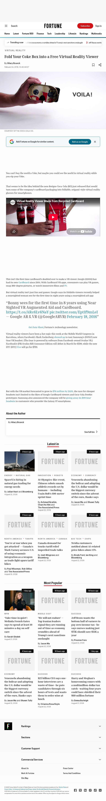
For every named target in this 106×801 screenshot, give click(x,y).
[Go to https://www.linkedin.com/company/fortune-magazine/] (85, 790)
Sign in (98, 25)
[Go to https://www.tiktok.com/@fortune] (95, 790)
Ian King (89, 555)
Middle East (44, 614)
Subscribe (85, 25)
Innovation (44, 475)
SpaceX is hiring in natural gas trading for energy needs (17, 483)
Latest (16, 33)
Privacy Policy (8, 789)
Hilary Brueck (13, 63)
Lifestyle (72, 33)
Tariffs (29, 539)
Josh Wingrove (48, 555)
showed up (59, 337)
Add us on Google (80, 141)
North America (13, 539)
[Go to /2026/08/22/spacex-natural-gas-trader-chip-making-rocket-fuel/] (19, 461)
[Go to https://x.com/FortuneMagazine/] (80, 790)
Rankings (84, 33)
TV (65, 285)
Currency (90, 475)
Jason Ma (78, 502)
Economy (76, 475)
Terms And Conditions (71, 773)
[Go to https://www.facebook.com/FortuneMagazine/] (75, 790)
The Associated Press (48, 508)
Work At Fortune (27, 773)
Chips (88, 539)
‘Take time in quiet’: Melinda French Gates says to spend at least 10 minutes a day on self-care (18, 624)
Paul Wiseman (14, 569)
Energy (8, 475)
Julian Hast (12, 492)
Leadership (60, 33)
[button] (7, 33)
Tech (49, 33)
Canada (63, 539)
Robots (58, 475)
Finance (40, 33)
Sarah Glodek (13, 637)
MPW (6, 614)
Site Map (24, 778)
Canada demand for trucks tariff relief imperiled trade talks (50, 546)
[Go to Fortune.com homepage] (53, 26)
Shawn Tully (93, 502)
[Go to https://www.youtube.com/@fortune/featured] (100, 790)
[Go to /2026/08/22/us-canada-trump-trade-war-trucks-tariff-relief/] (53, 525)
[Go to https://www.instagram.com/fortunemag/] (90, 790)
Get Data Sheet (35, 327)
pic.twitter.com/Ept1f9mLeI (74, 312)
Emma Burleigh (81, 701)
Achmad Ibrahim (48, 502)
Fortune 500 (27, 33)
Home (7, 33)
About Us (25, 768)
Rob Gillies (27, 569)
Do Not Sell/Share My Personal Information (48, 789)
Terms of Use (62, 787)
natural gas (23, 475)
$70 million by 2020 (63, 391)
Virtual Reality (15, 51)
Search (14, 25)
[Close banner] (95, 141)
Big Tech (76, 539)
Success (76, 614)
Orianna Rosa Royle (50, 704)
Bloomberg (27, 492)
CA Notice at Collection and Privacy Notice (24, 789)
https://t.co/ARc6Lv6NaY (27, 312)
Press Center (68, 768)
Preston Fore (80, 640)
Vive (19, 347)
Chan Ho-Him (44, 505)
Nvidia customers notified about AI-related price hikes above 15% (85, 546)
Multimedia (96, 33)
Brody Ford (79, 555)
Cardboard (23, 282)
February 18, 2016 (82, 316)
